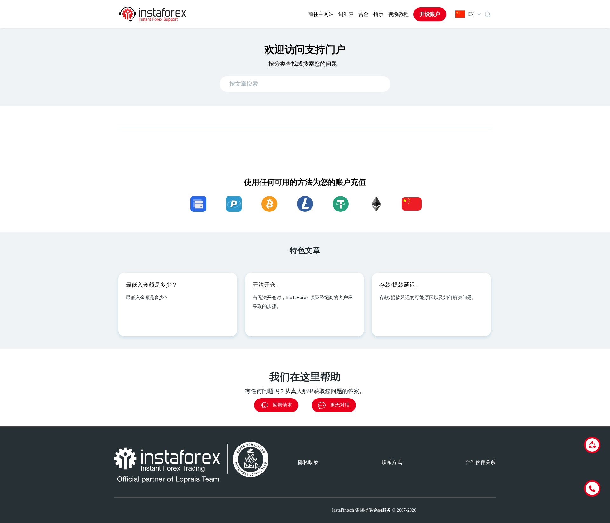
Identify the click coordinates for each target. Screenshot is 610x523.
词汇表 (346, 14)
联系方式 (392, 462)
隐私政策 (308, 462)
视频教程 (398, 14)
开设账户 (430, 14)
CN (471, 14)
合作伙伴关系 (480, 462)
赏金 (363, 14)
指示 (378, 14)
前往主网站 (321, 14)
